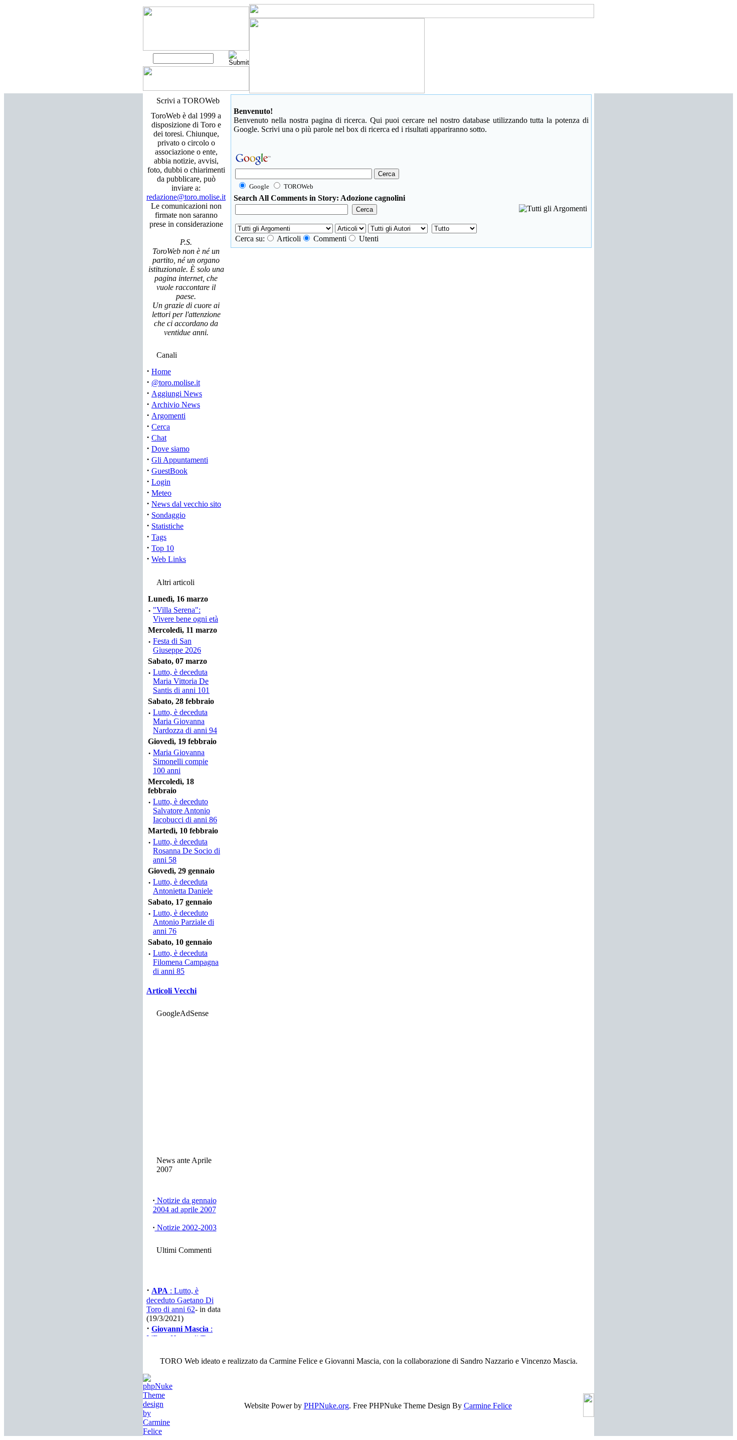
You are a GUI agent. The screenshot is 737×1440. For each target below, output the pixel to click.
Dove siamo (170, 449)
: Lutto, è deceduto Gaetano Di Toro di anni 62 (180, 1297)
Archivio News (175, 404)
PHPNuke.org (326, 1405)
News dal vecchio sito (186, 504)
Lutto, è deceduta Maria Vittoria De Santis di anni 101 (181, 681)
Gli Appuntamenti (179, 460)
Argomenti (168, 415)
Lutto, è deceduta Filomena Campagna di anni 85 (186, 962)
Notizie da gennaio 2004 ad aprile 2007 (185, 1205)
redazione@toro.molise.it (186, 197)
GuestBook (169, 471)
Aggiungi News (176, 393)
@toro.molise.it (175, 382)
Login (160, 482)
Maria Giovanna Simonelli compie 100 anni (180, 761)
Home (161, 371)
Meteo (161, 493)
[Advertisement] (184, 1084)
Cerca (160, 426)
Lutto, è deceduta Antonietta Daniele (183, 886)
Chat (158, 438)
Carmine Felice (488, 1405)
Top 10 (162, 548)
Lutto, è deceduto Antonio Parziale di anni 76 (183, 922)
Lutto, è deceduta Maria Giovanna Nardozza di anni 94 (185, 721)
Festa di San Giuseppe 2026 (177, 645)
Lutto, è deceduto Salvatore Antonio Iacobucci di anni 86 (185, 810)
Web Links (168, 559)
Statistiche (167, 526)
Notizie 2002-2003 (186, 1227)
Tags (158, 537)
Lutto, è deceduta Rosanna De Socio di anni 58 (186, 850)
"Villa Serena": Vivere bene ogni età (185, 614)
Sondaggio (168, 515)
